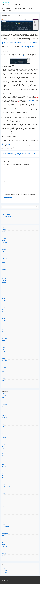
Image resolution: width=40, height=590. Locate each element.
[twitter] (5, 580)
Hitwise (3, 464)
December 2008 (4, 360)
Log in (3, 566)
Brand (3, 413)
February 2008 (4, 378)
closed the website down (9, 39)
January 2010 (4, 336)
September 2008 (5, 365)
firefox (3, 442)
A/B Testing (4, 393)
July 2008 (3, 369)
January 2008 (4, 380)
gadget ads (4, 448)
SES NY (3, 520)
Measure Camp (4, 480)
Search (3, 515)
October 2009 (4, 342)
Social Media (4, 528)
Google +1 (3, 455)
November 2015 (4, 240)
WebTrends (4, 553)
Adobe (3, 397)
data (3, 424)
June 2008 (3, 371)
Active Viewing (4, 395)
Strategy (3, 531)
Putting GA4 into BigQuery (6, 214)
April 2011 (3, 311)
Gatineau (3, 451)
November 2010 (4, 318)
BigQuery (3, 408)
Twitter (3, 537)
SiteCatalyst (4, 522)
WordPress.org (4, 572)
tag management (5, 533)
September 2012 (4, 280)
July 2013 (3, 262)
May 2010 (3, 329)
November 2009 (4, 340)
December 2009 (4, 338)
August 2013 (4, 260)
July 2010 (3, 325)
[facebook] (2, 580)
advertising (4, 402)
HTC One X (4, 466)
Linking (3, 477)
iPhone (3, 473)
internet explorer (5, 471)
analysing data (4, 404)
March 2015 (4, 249)
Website (5, 190)
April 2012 (3, 289)
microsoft (3, 484)
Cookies (24, 17)
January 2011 (4, 316)
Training (3, 535)
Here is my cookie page (5, 144)
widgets (3, 555)
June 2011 (3, 307)
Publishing (3, 508)
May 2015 (3, 247)
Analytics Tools (9, 8)
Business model (4, 415)
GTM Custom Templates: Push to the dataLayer (9, 221)
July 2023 (3, 233)
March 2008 (4, 376)
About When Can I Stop (6, 10)
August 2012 (4, 282)
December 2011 (4, 296)
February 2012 (4, 293)
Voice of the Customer (5, 548)
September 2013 (4, 258)
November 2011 (4, 298)
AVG (2, 406)
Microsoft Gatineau (30, 100)
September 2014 (4, 251)
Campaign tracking (5, 417)
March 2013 (4, 269)
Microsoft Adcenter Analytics (6, 486)
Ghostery (25, 55)
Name (5, 181)
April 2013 (3, 267)
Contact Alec (29, 8)
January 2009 (4, 358)
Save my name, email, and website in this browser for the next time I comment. (20, 194)
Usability (3, 542)
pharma (3, 500)
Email (5, 185)
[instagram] (7, 580)
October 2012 (4, 278)
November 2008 (4, 362)
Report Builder (4, 511)
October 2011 (4, 300)
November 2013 (4, 256)
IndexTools (3, 468)
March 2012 (4, 291)
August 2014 (4, 253)
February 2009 (4, 356)
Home (3, 8)
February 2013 (4, 271)
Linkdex (3, 475)
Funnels (3, 444)
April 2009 (3, 353)
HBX (3, 462)
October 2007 (4, 385)
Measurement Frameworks (19, 8)
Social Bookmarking (5, 526)
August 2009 (4, 345)
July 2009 (3, 347)
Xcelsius (3, 557)
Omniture (3, 495)
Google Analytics (4, 457)
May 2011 (3, 309)
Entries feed (4, 568)
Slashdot (3, 524)
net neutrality (4, 491)
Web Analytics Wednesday (6, 551)
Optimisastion (4, 497)
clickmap (3, 419)
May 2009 (3, 351)
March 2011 (3, 313)
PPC (2, 504)
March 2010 (4, 333)
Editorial (3, 435)
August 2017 (4, 238)
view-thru (3, 544)
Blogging (3, 411)
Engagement (4, 437)
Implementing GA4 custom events (7, 216)
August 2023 (4, 231)
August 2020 (4, 236)
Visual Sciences (4, 546)
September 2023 (5, 229)
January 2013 (4, 273)
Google (3, 453)
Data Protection (4, 428)
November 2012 (4, 276)
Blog (14, 10)
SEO (3, 517)
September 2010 (4, 322)
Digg (3, 433)
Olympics (3, 493)
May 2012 (3, 287)
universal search (4, 540)
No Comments (30, 17)
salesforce (3, 513)
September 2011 (4, 302)
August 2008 (4, 367)
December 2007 (4, 382)
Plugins (3, 502)
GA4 (2, 446)
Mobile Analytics (4, 488)
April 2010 (3, 331)
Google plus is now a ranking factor (14, 80)
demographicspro (5, 431)
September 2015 (4, 242)
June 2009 (3, 349)
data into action (4, 426)
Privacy (3, 506)
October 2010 (4, 320)
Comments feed (4, 570)
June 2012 (3, 285)
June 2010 (3, 327)
